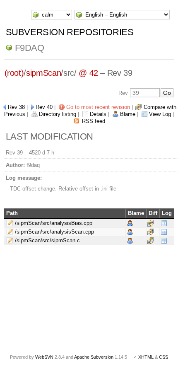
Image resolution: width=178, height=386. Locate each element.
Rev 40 (44, 107)
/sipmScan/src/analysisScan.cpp (54, 232)
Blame (127, 114)
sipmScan (43, 72)
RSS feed (93, 121)
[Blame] (130, 223)
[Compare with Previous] (150, 223)
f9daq (29, 48)
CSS (163, 357)
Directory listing (57, 114)
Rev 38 (16, 107)
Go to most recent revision (98, 107)
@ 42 (88, 72)
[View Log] (164, 223)
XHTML (146, 357)
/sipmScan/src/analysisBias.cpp (53, 223)
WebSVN (44, 357)
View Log (160, 114)
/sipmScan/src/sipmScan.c (47, 240)
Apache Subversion (93, 357)
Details (98, 114)
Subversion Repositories (70, 32)
